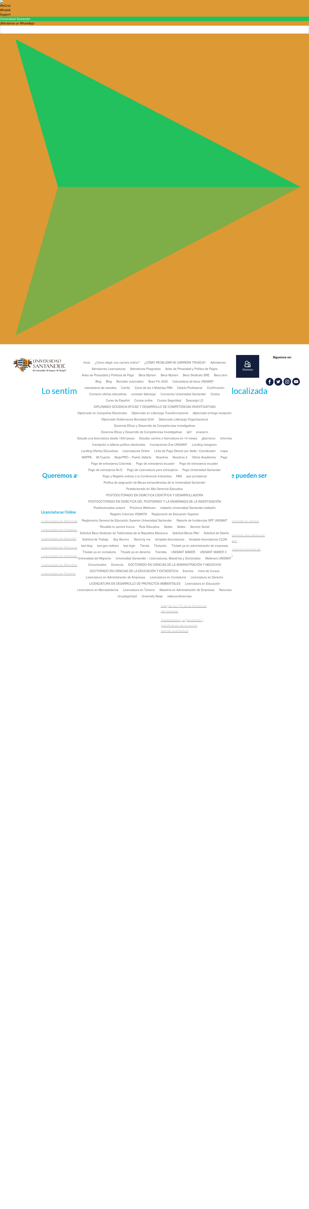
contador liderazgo (143, 394)
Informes (226, 438)
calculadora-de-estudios (100, 388)
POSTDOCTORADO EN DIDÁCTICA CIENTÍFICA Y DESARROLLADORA (154, 495)
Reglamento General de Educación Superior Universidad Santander (127, 520)
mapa (224, 451)
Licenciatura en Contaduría (168, 577)
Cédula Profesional (189, 388)
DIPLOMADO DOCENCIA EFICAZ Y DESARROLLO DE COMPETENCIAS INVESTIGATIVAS (154, 407)
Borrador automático (130, 381)
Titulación (160, 546)
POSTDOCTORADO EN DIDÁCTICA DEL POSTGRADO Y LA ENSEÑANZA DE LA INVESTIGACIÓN (154, 501)
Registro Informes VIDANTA (128, 514)
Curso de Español (118, 400)
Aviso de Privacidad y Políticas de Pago (108, 375)
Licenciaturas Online (136, 451)
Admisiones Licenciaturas (108, 369)
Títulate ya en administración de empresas (199, 546)
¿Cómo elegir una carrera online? (117, 362)
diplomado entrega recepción (212, 413)
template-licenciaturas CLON (208, 539)
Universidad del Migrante (94, 558)
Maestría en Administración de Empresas (187, 590)
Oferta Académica (204, 457)
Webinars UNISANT (218, 558)
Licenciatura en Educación (202, 584)
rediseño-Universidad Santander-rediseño (188, 508)
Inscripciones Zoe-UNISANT (168, 445)
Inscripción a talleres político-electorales (118, 445)
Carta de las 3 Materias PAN (153, 388)
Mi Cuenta (103, 457)
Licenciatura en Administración (63, 521)
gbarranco (208, 438)
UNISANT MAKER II (213, 552)
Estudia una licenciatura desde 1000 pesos (106, 438)
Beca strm (220, 375)
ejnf (189, 432)
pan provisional (196, 476)
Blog (98, 381)
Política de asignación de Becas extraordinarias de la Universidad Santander (154, 482)
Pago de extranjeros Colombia (111, 464)
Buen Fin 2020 (158, 381)
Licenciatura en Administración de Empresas (115, 577)
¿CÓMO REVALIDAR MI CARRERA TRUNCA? (175, 362)
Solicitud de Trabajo (95, 539)
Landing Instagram (204, 445)
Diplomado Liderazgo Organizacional (183, 419)
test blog (86, 546)
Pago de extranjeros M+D (105, 470)
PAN (179, 476)
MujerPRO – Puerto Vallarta (133, 457)
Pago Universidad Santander (201, 470)
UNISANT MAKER (183, 552)
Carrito (125, 388)
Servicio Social (199, 527)
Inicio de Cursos (208, 571)
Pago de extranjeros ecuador (155, 464)
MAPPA (87, 457)
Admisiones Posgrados (145, 369)
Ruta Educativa (149, 527)
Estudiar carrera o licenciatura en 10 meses (168, 438)
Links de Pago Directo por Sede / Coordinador (185, 451)
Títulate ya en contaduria (99, 552)
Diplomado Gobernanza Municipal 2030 (127, 419)
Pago (224, 457)
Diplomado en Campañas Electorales (102, 413)
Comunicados (97, 565)
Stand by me (142, 539)
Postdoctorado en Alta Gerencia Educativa (154, 489)
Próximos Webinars (143, 508)
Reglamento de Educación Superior (175, 514)
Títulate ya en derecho (135, 552)
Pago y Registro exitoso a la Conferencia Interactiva (137, 476)
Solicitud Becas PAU (185, 533)
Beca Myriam (147, 375)
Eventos (188, 571)
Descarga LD (194, 400)
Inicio (86, 362)
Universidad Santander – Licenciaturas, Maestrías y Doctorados (158, 558)
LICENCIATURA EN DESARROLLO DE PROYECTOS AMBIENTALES (134, 584)
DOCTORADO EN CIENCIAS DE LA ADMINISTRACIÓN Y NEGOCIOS (174, 565)
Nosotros (162, 457)
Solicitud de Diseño (216, 533)
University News (152, 596)
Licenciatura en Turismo (139, 590)
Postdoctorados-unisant (109, 508)
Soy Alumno (121, 539)
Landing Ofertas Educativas (99, 451)
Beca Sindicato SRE (196, 375)
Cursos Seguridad (169, 400)
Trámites (161, 552)
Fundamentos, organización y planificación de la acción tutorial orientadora (182, 625)
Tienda (144, 546)
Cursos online (143, 400)
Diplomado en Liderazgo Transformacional (160, 413)
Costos (215, 394)
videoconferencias (179, 596)
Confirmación (215, 388)
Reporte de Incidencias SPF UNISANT (202, 520)
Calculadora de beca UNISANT (193, 381)
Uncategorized (127, 596)
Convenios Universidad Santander (183, 394)
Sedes (168, 527)
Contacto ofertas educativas (108, 394)
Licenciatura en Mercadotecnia (97, 590)
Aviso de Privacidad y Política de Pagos (191, 369)
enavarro (202, 432)
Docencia (117, 565)
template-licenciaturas (169, 539)
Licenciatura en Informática (61, 556)
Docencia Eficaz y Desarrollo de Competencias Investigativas (154, 426)
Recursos (225, 590)
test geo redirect (108, 546)
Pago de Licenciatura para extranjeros (152, 470)
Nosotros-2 (180, 457)
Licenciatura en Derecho (207, 577)
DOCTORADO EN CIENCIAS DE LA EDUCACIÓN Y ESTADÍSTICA (134, 571)
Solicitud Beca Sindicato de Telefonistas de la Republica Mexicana (124, 533)
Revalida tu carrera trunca (117, 527)
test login (129, 546)
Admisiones (218, 362)
